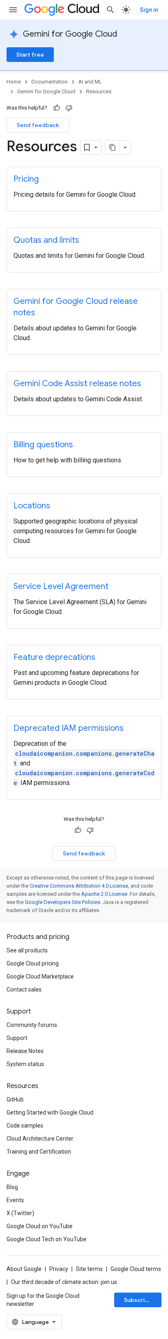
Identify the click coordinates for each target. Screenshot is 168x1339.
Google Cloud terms (136, 1269)
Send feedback (38, 125)
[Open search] (110, 10)
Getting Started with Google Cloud (50, 1112)
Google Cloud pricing (33, 963)
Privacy (58, 1269)
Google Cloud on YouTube (40, 1226)
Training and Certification (39, 1151)
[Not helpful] (69, 108)
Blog (12, 1187)
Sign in (149, 10)
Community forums (32, 1025)
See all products (27, 950)
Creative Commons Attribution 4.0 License (79, 886)
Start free (30, 54)
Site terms (89, 1269)
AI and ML (90, 82)
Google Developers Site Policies (62, 902)
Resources (98, 91)
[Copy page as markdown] (112, 147)
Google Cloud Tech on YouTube (46, 1239)
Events (15, 1200)
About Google (24, 1269)
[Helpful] (57, 108)
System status (25, 1064)
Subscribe (138, 1300)
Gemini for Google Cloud (70, 34)
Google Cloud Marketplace (40, 976)
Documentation (49, 82)
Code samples (25, 1125)
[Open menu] (13, 10)
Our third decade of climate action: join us (64, 1282)
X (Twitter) (20, 1213)
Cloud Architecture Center (40, 1138)
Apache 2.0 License (104, 894)
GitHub (15, 1099)
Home (14, 82)
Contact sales (24, 989)
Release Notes (25, 1051)
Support (17, 1038)
